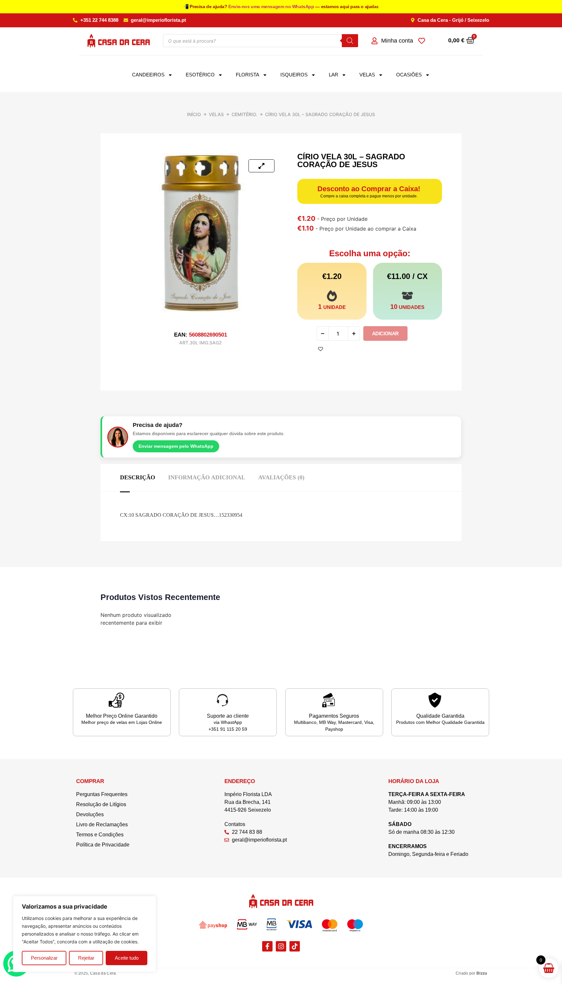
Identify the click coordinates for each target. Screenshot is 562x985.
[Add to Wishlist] (320, 349)
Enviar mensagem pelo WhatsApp (176, 446)
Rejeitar (86, 958)
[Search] (350, 40)
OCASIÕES (409, 74)
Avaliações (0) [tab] (281, 477)
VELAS (367, 74)
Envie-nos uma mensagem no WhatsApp (271, 6)
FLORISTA (247, 74)
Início (194, 114)
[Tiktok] (294, 946)
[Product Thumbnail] (261, 165)
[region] (84, 934)
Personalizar (44, 958)
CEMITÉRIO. (244, 114)
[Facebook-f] (267, 946)
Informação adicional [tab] (206, 477)
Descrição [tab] (137, 477)
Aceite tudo (127, 958)
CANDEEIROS (148, 74)
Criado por (471, 973)
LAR (333, 74)
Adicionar (385, 333)
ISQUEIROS (294, 74)
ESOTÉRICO (200, 74)
